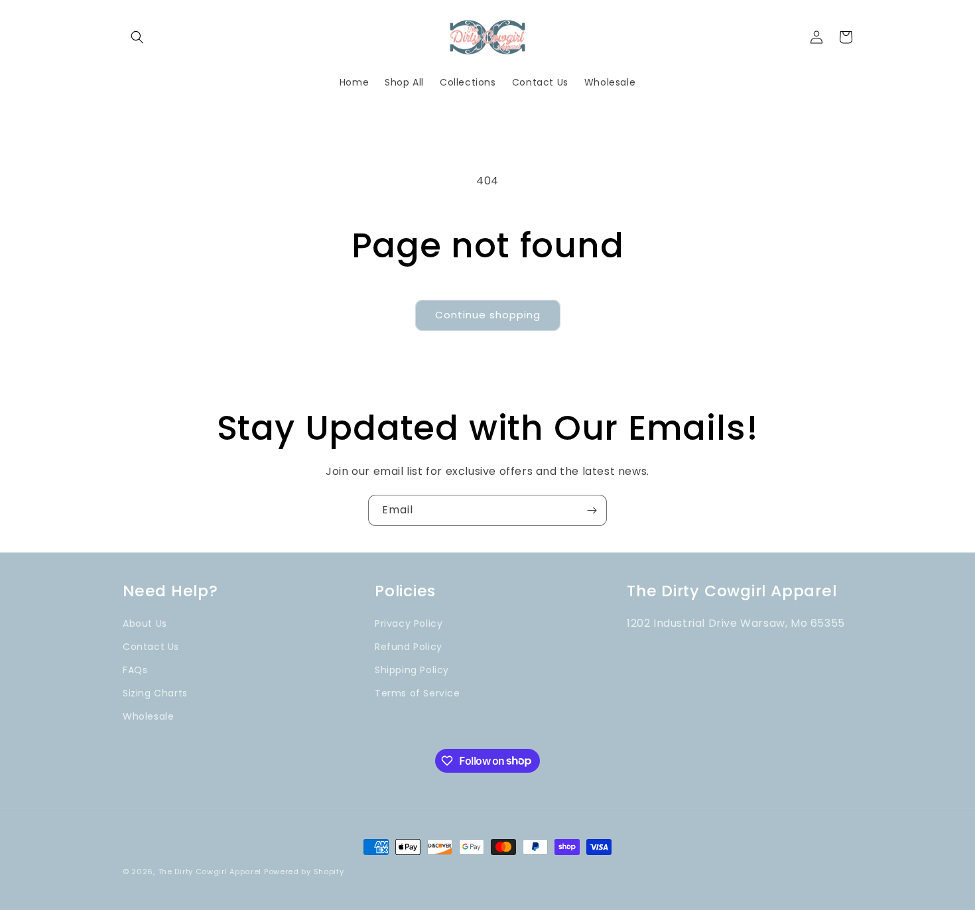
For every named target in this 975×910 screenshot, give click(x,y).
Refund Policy (408, 646)
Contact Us (151, 646)
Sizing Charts (155, 693)
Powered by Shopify (304, 871)
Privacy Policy (408, 623)
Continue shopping (488, 315)
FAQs (135, 670)
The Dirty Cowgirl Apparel (210, 871)
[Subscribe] (591, 510)
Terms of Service (417, 693)
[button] (137, 37)
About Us (145, 623)
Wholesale (148, 716)
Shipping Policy (412, 670)
